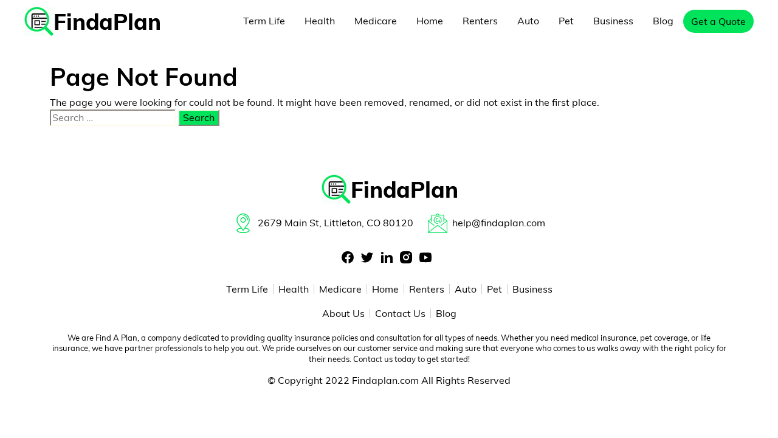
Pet (566, 21)
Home (429, 21)
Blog (663, 21)
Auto (528, 21)
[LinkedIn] (386, 258)
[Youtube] (425, 258)
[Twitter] (367, 258)
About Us (343, 313)
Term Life (264, 21)
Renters (480, 21)
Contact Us (400, 313)
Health (320, 21)
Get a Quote (718, 21)
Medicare (375, 21)
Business (613, 21)
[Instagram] (406, 258)
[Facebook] (347, 258)
